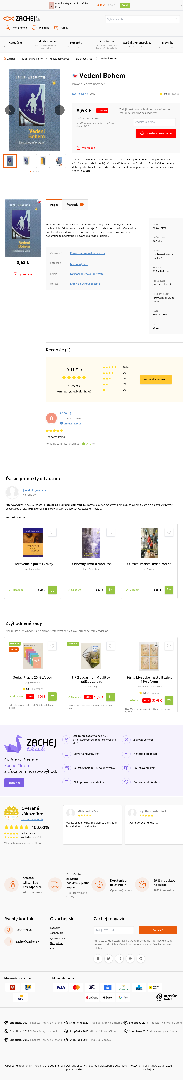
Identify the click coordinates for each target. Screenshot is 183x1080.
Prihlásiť (157, 930)
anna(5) (65, 413)
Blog (52, 948)
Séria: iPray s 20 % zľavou (32, 677)
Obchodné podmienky (18, 1065)
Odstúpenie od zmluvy (113, 1065)
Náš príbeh (56, 943)
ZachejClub (56, 933)
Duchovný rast (84, 58)
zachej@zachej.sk (27, 942)
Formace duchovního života (87, 274)
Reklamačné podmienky (48, 1065)
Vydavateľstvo (58, 938)
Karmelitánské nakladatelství (87, 253)
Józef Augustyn (80, 93)
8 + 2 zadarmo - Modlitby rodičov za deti (91, 679)
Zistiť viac (14, 782)
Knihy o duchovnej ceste (85, 283)
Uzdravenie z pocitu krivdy (32, 564)
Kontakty (55, 927)
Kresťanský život (59, 58)
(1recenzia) (174, 93)
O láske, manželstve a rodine (149, 564)
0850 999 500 (24, 930)
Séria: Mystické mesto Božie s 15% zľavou (149, 679)
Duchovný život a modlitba (91, 564)
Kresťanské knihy (32, 58)
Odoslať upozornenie (159, 133)
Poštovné (135, 1065)
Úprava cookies (74, 1069)
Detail (125, 5)
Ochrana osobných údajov (81, 1065)
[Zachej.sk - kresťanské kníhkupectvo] (21, 19)
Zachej (11, 58)
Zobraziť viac (13, 517)
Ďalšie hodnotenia (32, 819)
